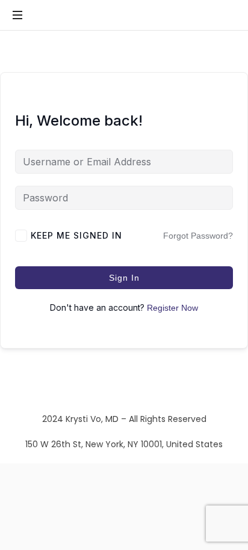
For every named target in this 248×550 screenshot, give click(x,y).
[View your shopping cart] (224, 15)
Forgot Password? (198, 235)
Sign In (124, 278)
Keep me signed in (76, 235)
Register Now (172, 308)
